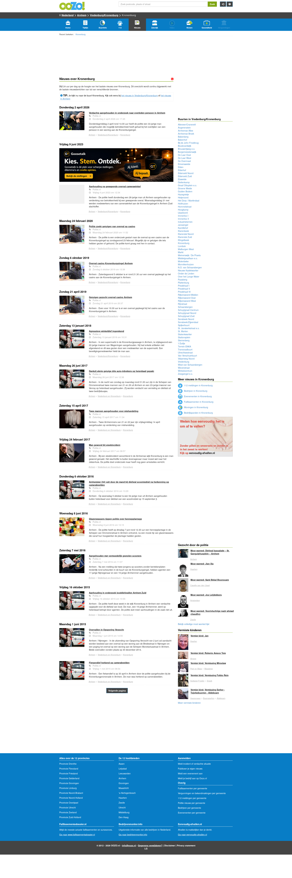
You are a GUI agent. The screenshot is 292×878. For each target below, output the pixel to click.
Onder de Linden (186, 273)
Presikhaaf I (183, 285)
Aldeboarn (221, 698)
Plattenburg (183, 282)
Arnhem (81, 15)
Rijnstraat (182, 303)
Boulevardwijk (184, 145)
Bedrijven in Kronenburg (195, 390)
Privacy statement (186, 845)
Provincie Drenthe (67, 763)
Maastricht (124, 788)
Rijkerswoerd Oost (187, 297)
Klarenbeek (183, 230)
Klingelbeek (183, 240)
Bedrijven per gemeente (189, 807)
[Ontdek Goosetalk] (116, 165)
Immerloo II (183, 218)
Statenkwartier (185, 334)
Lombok (182, 246)
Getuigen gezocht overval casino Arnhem (110, 297)
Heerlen (193, 641)
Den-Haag (124, 817)
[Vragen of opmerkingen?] (230, 4)
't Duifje (181, 343)
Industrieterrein (185, 221)
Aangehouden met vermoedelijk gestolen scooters (115, 555)
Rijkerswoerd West (187, 300)
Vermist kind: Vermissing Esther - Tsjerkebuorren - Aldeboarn (208, 691)
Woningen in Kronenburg (195, 407)
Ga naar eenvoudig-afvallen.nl (192, 834)
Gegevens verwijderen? (150, 845)
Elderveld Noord (185, 173)
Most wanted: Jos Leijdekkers (206, 594)
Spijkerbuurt (183, 325)
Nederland (68, 15)
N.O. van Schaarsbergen (190, 267)
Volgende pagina (117, 690)
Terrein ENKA (184, 346)
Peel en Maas (196, 668)
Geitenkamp (184, 182)
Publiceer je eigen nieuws (190, 768)
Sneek (209, 680)
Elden (180, 167)
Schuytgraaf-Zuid (186, 316)
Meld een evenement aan (190, 773)
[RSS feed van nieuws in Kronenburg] (172, 79)
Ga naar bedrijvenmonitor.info (133, 834)
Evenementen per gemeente (191, 812)
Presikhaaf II (184, 288)
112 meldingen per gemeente (192, 798)
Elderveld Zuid (185, 176)
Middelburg (124, 812)
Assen (122, 763)
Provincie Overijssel (68, 802)
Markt (180, 252)
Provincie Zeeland (68, 812)
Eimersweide (184, 164)
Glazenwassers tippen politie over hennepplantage (115, 518)
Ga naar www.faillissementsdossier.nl (77, 834)
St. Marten (183, 331)
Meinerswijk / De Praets (189, 255)
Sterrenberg (183, 340)
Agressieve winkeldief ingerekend (106, 331)
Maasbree (208, 668)
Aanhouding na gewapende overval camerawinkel (115, 186)
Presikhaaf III (184, 291)
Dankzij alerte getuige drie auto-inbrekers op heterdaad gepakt (121, 371)
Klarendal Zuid (185, 237)
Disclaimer (169, 845)
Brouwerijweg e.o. (186, 148)
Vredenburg (183, 361)
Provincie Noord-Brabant (71, 792)
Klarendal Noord (186, 233)
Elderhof (182, 170)
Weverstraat (184, 367)
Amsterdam (195, 600)
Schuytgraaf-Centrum (188, 309)
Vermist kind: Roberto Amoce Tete (208, 653)
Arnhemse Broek (186, 133)
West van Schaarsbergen (190, 364)
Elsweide (182, 179)
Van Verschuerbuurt (187, 355)
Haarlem (193, 569)
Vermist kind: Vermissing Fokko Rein (210, 675)
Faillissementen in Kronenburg (198, 401)
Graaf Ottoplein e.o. (187, 185)
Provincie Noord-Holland (71, 797)
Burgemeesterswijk (187, 151)
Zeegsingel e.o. (185, 373)
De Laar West (184, 157)
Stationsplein (184, 337)
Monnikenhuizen (186, 264)
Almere (193, 658)
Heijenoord (183, 197)
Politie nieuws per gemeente (191, 802)
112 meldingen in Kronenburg (198, 385)
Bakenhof (182, 139)
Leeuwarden (125, 773)
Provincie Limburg (68, 788)
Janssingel (183, 224)
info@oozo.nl (129, 845)
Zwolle (193, 619)
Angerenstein (184, 127)
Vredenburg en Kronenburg (109, 396)
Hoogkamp (183, 209)
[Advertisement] (116, 729)
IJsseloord (183, 212)
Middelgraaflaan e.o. (188, 258)
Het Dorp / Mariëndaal (188, 200)
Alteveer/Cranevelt (187, 124)
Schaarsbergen (185, 306)
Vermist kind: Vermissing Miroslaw (208, 663)
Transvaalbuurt (185, 349)
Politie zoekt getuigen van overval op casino (112, 226)
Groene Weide (185, 188)
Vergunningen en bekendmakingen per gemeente (202, 793)
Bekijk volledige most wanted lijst (193, 624)
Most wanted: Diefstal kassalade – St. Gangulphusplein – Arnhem (210, 552)
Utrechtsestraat (185, 352)
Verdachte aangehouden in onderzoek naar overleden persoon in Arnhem (127, 112)
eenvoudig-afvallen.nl (202, 453)
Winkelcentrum (185, 370)
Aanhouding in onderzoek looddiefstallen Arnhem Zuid (117, 592)
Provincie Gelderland (69, 778)
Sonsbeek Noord (186, 319)
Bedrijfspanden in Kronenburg (198, 412)
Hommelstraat (184, 206)
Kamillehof (183, 227)
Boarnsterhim (208, 698)
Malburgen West (186, 249)
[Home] (72, 5)
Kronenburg (80, 34)
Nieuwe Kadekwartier (188, 270)
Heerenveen (195, 698)
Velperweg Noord (186, 358)
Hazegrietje (183, 194)
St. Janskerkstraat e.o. (189, 328)
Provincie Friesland (68, 773)
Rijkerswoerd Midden (188, 294)
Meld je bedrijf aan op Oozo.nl (192, 778)
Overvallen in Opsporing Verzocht (106, 629)
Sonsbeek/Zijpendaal (188, 322)
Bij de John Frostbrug (188, 142)
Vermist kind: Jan (200, 635)
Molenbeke (183, 261)
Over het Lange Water (188, 276)
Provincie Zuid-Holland (70, 817)
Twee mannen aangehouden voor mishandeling (113, 411)
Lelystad (123, 768)
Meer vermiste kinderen (189, 702)
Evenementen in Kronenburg (197, 396)
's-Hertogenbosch (127, 792)
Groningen (124, 783)
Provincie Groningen (69, 783)
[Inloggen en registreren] (223, 4)
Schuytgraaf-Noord (187, 313)
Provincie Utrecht (67, 807)
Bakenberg (183, 136)
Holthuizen (183, 203)
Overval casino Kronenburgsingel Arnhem (111, 263)
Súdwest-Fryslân (197, 680)
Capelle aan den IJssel (200, 585)
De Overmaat (184, 160)
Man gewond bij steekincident (104, 444)
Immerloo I (183, 215)
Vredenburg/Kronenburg (104, 15)
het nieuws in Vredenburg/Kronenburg (139, 95)
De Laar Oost (184, 154)
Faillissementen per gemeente (192, 788)
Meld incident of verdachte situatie (194, 763)
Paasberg (182, 279)
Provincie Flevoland (68, 768)
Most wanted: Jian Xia (202, 563)
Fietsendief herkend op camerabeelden (109, 662)
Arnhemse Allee (185, 130)
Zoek (212, 4)
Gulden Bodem (185, 191)
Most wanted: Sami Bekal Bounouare (210, 579)
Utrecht (122, 807)
